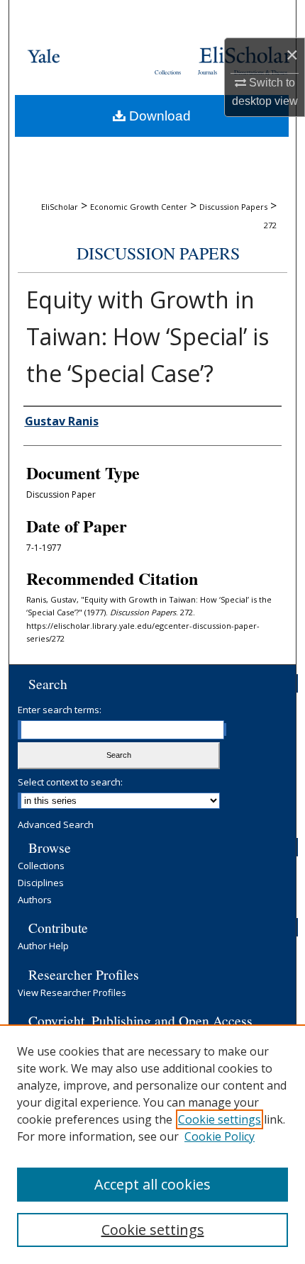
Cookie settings (219, 1119)
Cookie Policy (219, 1136)
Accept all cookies (152, 1184)
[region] (152, 1144)
